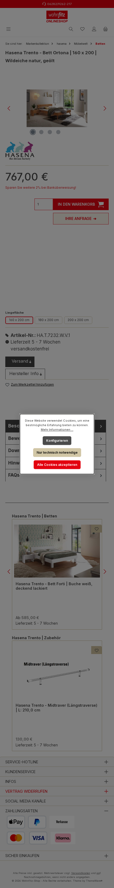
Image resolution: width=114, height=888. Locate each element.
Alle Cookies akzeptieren (57, 465)
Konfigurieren (57, 440)
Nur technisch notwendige (57, 452)
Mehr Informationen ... (57, 429)
